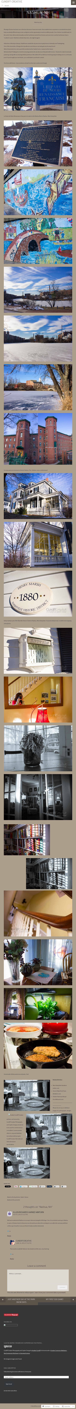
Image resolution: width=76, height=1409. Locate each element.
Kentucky (52, 43)
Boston (11, 29)
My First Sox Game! (54, 1299)
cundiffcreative (24, 1241)
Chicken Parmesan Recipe (59, 1096)
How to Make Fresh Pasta (59, 1091)
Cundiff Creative (11, 1)
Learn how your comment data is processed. (50, 1292)
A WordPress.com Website (38, 1406)
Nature (26, 1197)
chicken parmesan (27, 54)
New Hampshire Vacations (60, 1085)
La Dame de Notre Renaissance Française (15, 116)
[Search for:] (12, 6)
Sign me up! (9, 1384)
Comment (62, 1287)
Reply (9, 1236)
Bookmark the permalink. (13, 1200)
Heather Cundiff (36, 1350)
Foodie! (22, 1197)
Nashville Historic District (24, 620)
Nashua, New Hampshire (39, 620)
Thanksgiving (60, 43)
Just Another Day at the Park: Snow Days (21, 1301)
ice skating (58, 54)
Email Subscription (10, 1368)
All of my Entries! (16, 1197)
